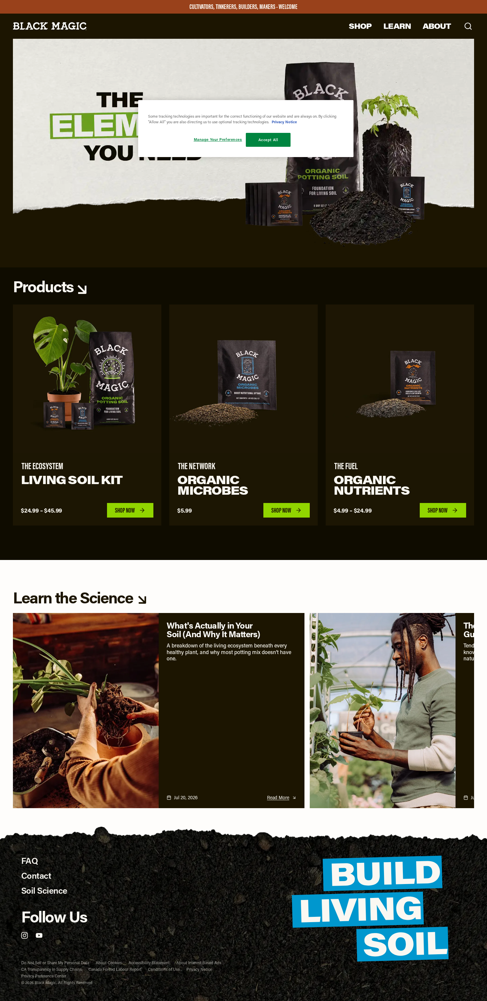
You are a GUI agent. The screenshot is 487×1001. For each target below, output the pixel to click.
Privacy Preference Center (43, 975)
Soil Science (44, 890)
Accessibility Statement (149, 962)
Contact (36, 875)
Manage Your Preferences (218, 139)
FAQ (29, 860)
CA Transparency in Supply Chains (51, 969)
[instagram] (24, 935)
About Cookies (109, 962)
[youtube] (39, 935)
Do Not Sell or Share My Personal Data (55, 962)
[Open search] (468, 26)
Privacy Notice (199, 969)
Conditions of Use (164, 969)
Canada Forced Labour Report (114, 969)
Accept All (268, 139)
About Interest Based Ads (198, 962)
